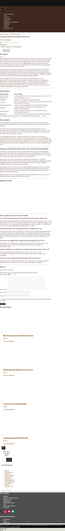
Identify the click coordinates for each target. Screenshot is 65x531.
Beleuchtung (7, 19)
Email (2, 296)
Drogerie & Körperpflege (11, 22)
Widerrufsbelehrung (9, 502)
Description (6, 49)
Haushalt (6, 25)
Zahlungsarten (7, 499)
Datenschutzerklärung (9, 505)
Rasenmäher (17, 46)
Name (2, 292)
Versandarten (7, 501)
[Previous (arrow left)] (0, 530)
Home (1, 34)
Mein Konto (6, 519)
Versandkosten (7, 40)
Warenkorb (4, 45)
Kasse (4, 521)
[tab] (27, 49)
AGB (4, 504)
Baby (5, 16)
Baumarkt (6, 17)
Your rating (3, 274)
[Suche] (9, 460)
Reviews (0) (6, 51)
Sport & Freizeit (8, 28)
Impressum (6, 507)
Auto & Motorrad (9, 14)
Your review (4, 289)
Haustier (6, 27)
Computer (7, 20)
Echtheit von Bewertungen (10, 498)
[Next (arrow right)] (2, 530)
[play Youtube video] (26, 197)
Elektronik (7, 23)
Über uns (5, 496)
